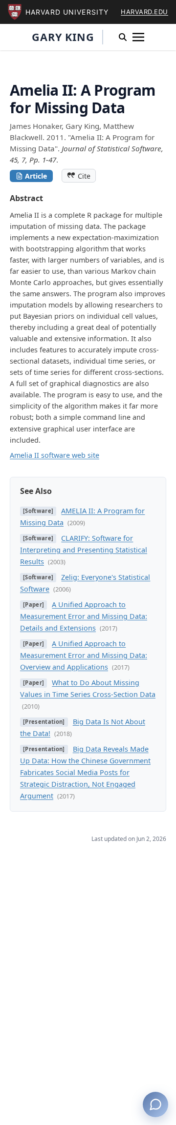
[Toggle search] (122, 37)
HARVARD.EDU (144, 12)
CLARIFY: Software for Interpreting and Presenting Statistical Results (83, 549)
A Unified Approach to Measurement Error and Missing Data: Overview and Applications (83, 655)
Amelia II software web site (54, 455)
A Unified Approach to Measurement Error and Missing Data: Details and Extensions (83, 616)
